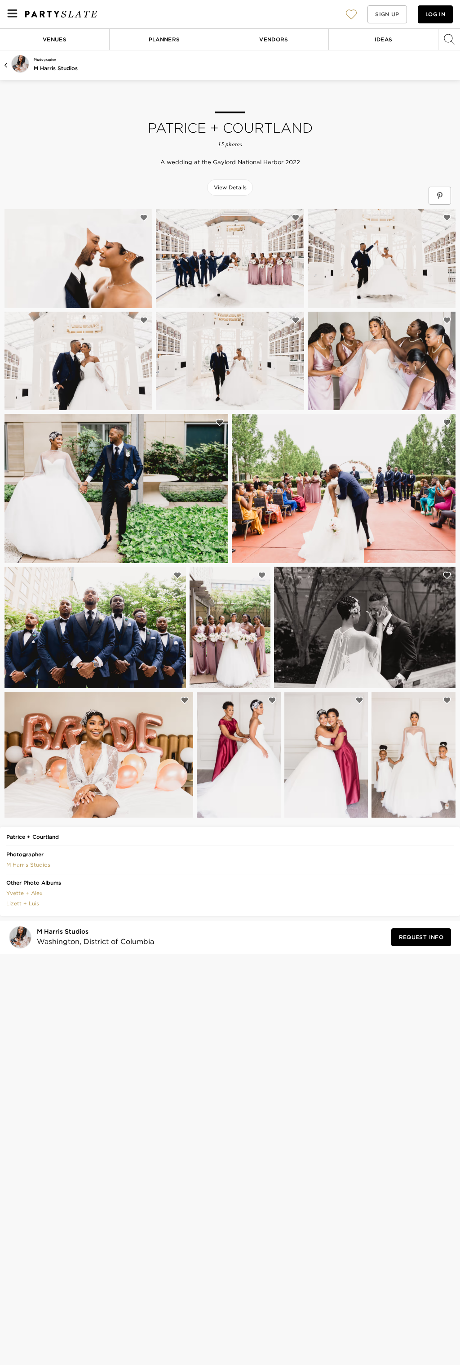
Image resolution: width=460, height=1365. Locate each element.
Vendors (273, 39)
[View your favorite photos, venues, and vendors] (351, 14)
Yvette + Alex (24, 893)
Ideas (384, 39)
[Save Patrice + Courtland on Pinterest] (440, 196)
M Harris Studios (56, 68)
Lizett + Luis (22, 903)
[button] (351, 14)
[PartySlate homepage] (61, 14)
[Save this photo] (144, 218)
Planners (164, 39)
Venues (54, 39)
